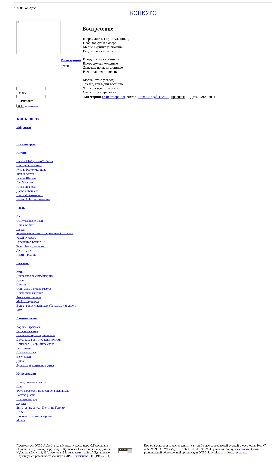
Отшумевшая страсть (30, 220)
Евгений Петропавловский (33, 199)
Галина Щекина (26, 178)
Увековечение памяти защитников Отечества (44, 233)
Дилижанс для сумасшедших (34, 275)
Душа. (20, 361)
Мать (19, 309)
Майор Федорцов (27, 301)
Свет (19, 216)
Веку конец (23, 356)
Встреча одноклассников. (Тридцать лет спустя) (46, 305)
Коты (19, 271)
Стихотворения (113, 97)
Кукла (20, 280)
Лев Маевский (25, 182)
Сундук (21, 284)
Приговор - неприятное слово (35, 343)
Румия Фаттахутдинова (31, 169)
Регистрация (71, 60)
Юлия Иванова (26, 186)
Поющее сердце (26, 399)
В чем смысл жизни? (29, 293)
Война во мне (25, 225)
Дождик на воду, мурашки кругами (38, 339)
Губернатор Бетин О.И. (31, 241)
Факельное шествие (28, 297)
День (19, 411)
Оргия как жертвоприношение (35, 335)
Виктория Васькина (29, 165)
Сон (19, 386)
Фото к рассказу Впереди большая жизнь (42, 390)
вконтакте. (243, 449)
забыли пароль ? (31, 106)
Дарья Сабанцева (27, 191)
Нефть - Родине (26, 254)
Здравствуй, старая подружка (35, 365)
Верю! (20, 229)
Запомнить (27, 100)
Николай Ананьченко (29, 195)
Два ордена (23, 250)
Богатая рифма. (26, 395)
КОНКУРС (143, 13)
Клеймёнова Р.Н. (83, 456)
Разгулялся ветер (27, 331)
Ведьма (21, 403)
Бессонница (23, 348)
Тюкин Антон (25, 174)
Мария (20, 420)
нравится (178, 97)
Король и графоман (28, 327)
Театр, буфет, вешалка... (31, 246)
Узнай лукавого (26, 237)
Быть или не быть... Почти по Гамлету (41, 407)
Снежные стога (26, 352)
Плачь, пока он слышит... (32, 382)
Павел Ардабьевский (153, 97)
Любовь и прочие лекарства (34, 416)
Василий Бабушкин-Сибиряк (34, 161)
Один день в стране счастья (34, 288)
